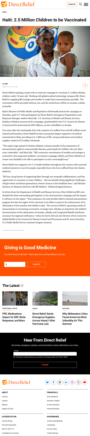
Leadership (51, 425)
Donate (36, 264)
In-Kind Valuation (53, 405)
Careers (5, 401)
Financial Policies (53, 409)
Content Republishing (54, 421)
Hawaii (34, 308)
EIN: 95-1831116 (8, 429)
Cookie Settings (52, 433)
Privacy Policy (52, 429)
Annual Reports (52, 397)
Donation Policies (53, 401)
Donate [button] (72, 4)
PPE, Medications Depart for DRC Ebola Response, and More (14, 317)
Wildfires (65, 308)
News (4, 12)
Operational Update (9, 308)
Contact (5, 397)
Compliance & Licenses (10, 433)
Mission (5, 405)
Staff (6, 84)
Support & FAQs (7, 409)
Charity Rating (7, 421)
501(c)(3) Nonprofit (9, 425)
